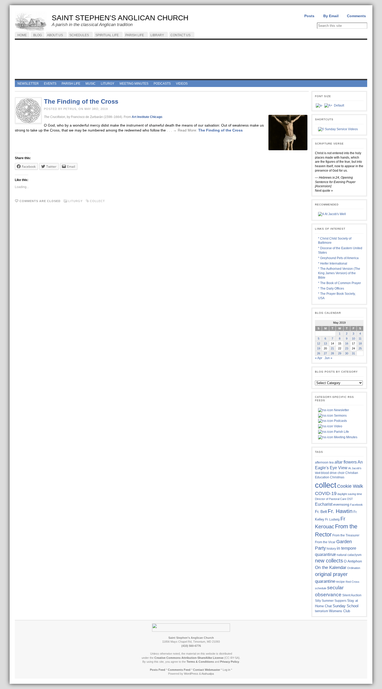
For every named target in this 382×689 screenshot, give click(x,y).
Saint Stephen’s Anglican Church (120, 18)
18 (360, 343)
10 (353, 338)
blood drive (329, 473)
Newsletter (341, 410)
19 (318, 348)
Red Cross (352, 581)
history (331, 548)
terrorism (321, 611)
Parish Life (341, 432)
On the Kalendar (330, 567)
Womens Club (339, 611)
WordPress (191, 673)
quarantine (325, 581)
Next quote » (324, 190)
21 (332, 348)
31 (353, 353)
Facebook (356, 504)
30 (346, 353)
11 (360, 338)
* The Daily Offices (331, 288)
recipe (340, 582)
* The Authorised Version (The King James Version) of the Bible (339, 273)
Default (339, 105)
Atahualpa (207, 673)
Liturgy (75, 201)
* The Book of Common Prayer (339, 283)
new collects (329, 560)
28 (332, 353)
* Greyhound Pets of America (338, 258)
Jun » (328, 358)
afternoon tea (324, 462)
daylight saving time (349, 494)
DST (350, 498)
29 (339, 353)
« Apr (318, 358)
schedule (320, 588)
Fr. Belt (321, 511)
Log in (226, 669)
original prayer (331, 574)
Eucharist (323, 504)
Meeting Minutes (345, 437)
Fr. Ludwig (332, 519)
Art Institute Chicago (147, 117)
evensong (341, 504)
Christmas (337, 477)
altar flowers (345, 462)
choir (341, 473)
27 (325, 353)
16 (346, 343)
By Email (331, 16)
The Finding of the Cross (81, 101)
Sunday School (345, 606)
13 (325, 343)
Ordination (353, 567)
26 (318, 353)
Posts (309, 16)
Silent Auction (351, 595)
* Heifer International (332, 263)
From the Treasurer (345, 535)
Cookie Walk (350, 486)
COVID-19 (326, 493)
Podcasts (340, 421)
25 (360, 348)
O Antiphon (353, 561)
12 (318, 343)
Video (337, 426)
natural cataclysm (349, 555)
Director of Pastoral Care (330, 498)
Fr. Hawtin (340, 511)
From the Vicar (325, 542)
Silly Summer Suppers (330, 601)
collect (97, 201)
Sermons (340, 415)
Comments (356, 16)
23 (346, 348)
